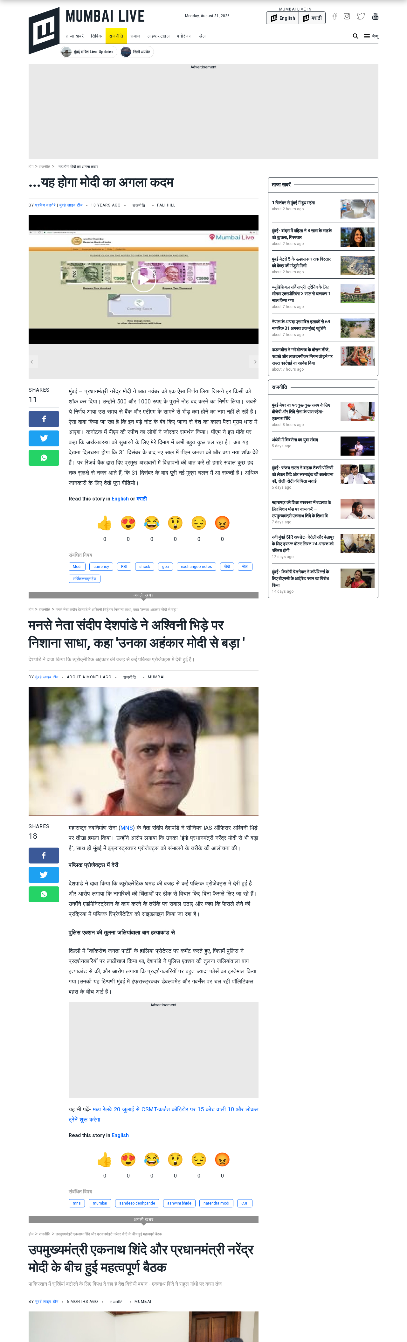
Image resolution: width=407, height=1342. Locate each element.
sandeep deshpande (137, 1203)
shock (144, 566)
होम (31, 166)
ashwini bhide (179, 1203)
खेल (202, 35)
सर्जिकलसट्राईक (84, 579)
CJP (244, 1203)
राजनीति (116, 35)
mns (77, 1203)
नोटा (245, 566)
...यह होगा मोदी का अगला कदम (77, 166)
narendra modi (216, 1203)
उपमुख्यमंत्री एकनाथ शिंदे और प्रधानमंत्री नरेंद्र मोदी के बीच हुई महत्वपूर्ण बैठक (109, 1234)
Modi (77, 566)
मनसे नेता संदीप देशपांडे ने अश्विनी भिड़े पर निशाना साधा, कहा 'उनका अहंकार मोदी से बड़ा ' (117, 609)
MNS (127, 827)
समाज (135, 35)
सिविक (96, 35)
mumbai (100, 1203)
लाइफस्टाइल (159, 35)
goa (165, 566)
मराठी (142, 499)
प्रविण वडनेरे (45, 205)
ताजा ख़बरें (75, 35)
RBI (124, 566)
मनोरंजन (184, 35)
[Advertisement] (203, 114)
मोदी (227, 566)
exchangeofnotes (196, 566)
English (120, 499)
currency (101, 566)
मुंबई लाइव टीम (71, 205)
